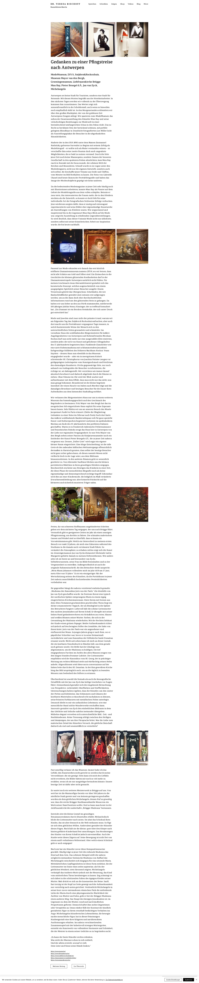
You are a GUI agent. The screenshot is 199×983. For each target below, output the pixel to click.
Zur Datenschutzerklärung (114, 980)
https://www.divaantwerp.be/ (60, 953)
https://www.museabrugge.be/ (60, 960)
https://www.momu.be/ (58, 951)
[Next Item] (144, 246)
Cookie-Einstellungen (173, 980)
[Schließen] (196, 979)
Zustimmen (188, 980)
